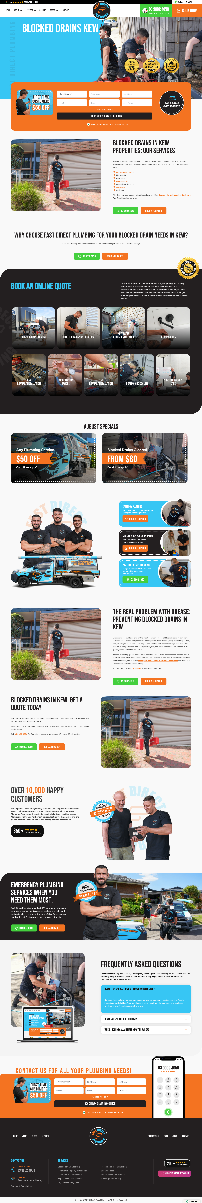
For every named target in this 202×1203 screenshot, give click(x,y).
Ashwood (174, 195)
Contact (185, 1136)
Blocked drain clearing (125, 172)
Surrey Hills (164, 195)
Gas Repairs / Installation (70, 1174)
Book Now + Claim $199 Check (106, 116)
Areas (174, 1136)
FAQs (166, 1136)
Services (45, 1136)
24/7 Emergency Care (68, 1182)
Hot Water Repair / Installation (72, 1170)
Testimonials (153, 1136)
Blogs (34, 1136)
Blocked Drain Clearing (69, 1166)
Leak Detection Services (112, 1174)
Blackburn (186, 195)
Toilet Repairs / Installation (114, 1166)
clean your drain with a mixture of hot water (158, 661)
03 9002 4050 (20, 734)
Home (15, 1136)
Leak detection (122, 181)
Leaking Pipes (107, 1170)
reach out (136, 668)
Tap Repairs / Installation (70, 1178)
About (24, 1136)
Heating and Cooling (111, 1178)
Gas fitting (120, 187)
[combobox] (124, 102)
